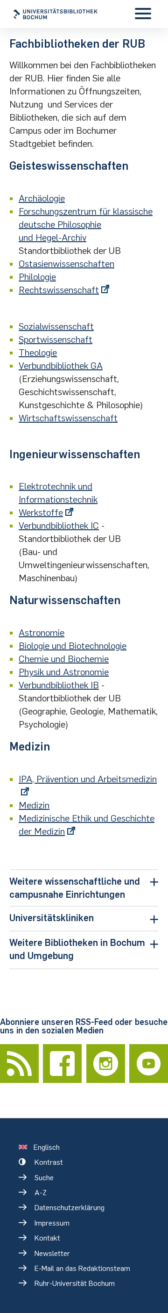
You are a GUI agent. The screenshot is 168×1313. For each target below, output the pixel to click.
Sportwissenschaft (55, 339)
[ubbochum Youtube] (148, 1063)
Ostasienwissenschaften (66, 263)
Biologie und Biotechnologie (72, 645)
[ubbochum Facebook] (62, 1063)
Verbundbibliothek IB (59, 685)
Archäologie (42, 198)
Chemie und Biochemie (64, 658)
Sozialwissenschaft (56, 326)
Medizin (34, 805)
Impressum (52, 1223)
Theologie (38, 352)
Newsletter (52, 1253)
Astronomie (41, 632)
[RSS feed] (19, 1063)
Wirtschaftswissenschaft (68, 418)
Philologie (37, 276)
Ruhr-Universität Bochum (75, 1283)
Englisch (47, 1147)
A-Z (41, 1192)
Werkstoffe (41, 512)
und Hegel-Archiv (52, 237)
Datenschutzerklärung (70, 1207)
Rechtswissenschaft (59, 290)
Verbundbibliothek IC (59, 525)
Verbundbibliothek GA (61, 365)
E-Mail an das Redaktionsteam (82, 1268)
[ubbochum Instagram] (105, 1063)
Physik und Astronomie (64, 672)
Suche (44, 1177)
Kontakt (47, 1238)
